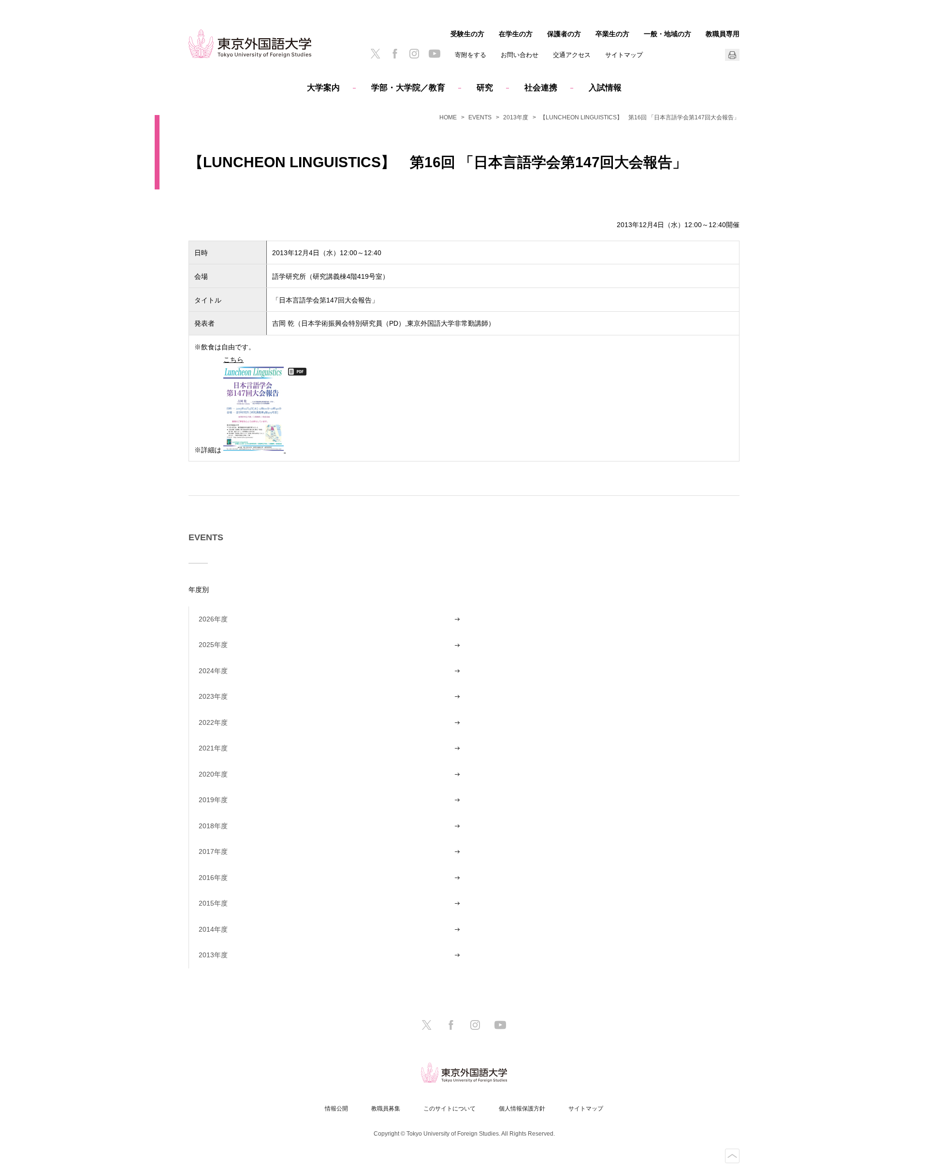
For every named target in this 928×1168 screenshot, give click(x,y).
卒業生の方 (612, 34)
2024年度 (213, 671)
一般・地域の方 (667, 34)
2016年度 (213, 877)
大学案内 (323, 87)
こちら (233, 359)
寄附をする (470, 54)
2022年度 (213, 722)
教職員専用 (723, 34)
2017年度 (213, 851)
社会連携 (540, 87)
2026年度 (213, 619)
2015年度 (213, 903)
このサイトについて (449, 1108)
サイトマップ (624, 54)
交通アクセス (572, 54)
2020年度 (213, 774)
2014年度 (213, 929)
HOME (448, 117)
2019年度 (213, 800)
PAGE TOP (732, 1156)
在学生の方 (516, 34)
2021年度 (213, 748)
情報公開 (336, 1108)
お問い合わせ (519, 54)
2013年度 (515, 117)
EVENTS (480, 117)
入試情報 (605, 87)
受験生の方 (467, 34)
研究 (485, 87)
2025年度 (213, 645)
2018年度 (213, 826)
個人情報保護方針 (522, 1108)
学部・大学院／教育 (408, 87)
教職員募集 (385, 1108)
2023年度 (213, 696)
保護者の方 (564, 34)
